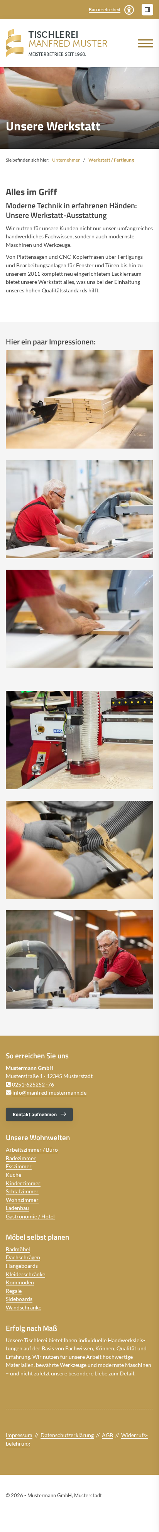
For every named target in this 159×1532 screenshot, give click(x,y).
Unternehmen (66, 159)
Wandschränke (23, 1307)
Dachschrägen (23, 1257)
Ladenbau (17, 1208)
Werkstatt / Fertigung (111, 159)
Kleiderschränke (25, 1274)
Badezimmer (21, 1158)
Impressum (19, 1435)
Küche (13, 1174)
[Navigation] (142, 43)
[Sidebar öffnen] (147, 9)
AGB (107, 1435)
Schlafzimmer (22, 1191)
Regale (14, 1290)
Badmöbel (18, 1249)
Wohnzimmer (22, 1199)
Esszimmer (19, 1166)
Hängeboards (22, 1265)
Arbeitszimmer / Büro (32, 1149)
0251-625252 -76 (33, 1084)
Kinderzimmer (23, 1183)
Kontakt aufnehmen (35, 1114)
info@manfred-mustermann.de (49, 1092)
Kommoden (20, 1282)
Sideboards (19, 1299)
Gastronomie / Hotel (30, 1216)
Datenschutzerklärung (67, 1435)
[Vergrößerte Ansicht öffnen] (79, 399)
